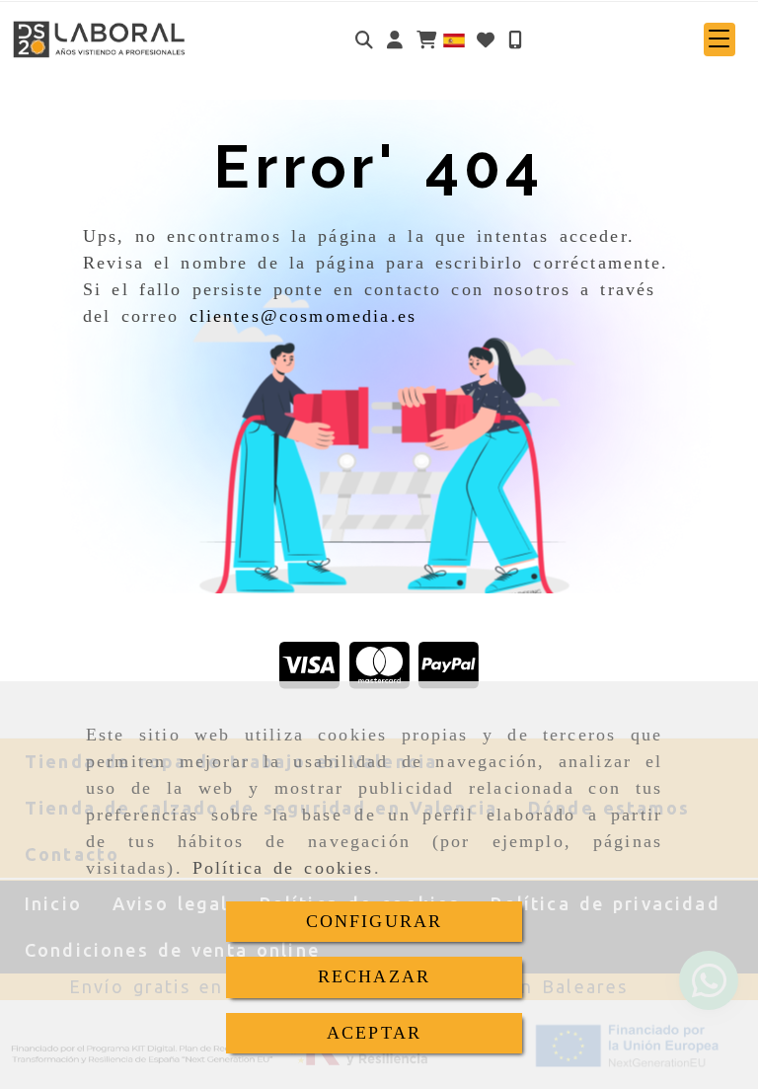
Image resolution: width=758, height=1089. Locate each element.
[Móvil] (515, 40)
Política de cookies (283, 868)
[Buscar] (364, 40)
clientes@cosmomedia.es (303, 316)
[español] (454, 38)
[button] (395, 40)
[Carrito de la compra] (426, 40)
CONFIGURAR (374, 921)
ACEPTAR (374, 1033)
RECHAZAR (374, 976)
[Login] (485, 40)
